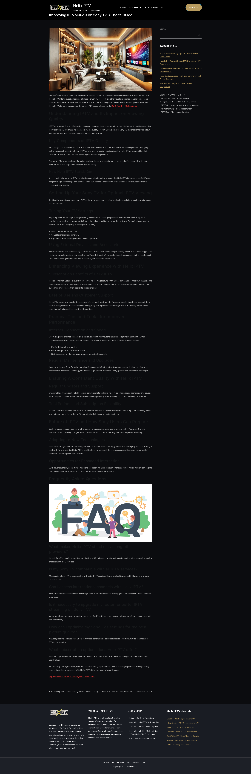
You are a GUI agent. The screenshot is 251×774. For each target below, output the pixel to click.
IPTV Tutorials (151, 7)
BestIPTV (164, 95)
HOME (123, 7)
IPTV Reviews (178, 101)
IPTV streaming (167, 108)
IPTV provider (165, 102)
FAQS (163, 7)
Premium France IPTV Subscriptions (182, 732)
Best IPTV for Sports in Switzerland (182, 740)
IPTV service (191, 102)
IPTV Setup (165, 105)
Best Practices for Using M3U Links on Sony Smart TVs (126, 691)
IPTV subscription (183, 109)
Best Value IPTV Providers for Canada (183, 736)
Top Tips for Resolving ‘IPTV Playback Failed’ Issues (72, 676)
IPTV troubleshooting (179, 112)
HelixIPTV (82, 5)
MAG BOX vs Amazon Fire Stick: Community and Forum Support (180, 77)
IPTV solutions (193, 105)
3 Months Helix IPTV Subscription (143, 726)
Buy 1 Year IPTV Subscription (124, 106)
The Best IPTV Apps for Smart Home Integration (176, 85)
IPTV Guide (184, 98)
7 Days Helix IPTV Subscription (142, 734)
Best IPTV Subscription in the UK (181, 719)
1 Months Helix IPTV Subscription (143, 731)
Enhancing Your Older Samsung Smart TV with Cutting (74, 691)
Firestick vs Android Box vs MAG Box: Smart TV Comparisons (180, 62)
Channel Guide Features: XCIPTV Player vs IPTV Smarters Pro (181, 70)
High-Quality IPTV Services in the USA (183, 723)
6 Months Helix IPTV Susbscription (144, 722)
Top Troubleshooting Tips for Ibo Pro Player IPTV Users (179, 55)
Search (163, 29)
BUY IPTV (193, 7)
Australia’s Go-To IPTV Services (180, 727)
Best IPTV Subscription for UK (142, 738)
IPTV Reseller (135, 7)
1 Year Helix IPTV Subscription (142, 718)
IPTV (182, 94)
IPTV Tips (164, 112)
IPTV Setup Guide (178, 105)
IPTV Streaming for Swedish (179, 745)
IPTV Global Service (169, 98)
